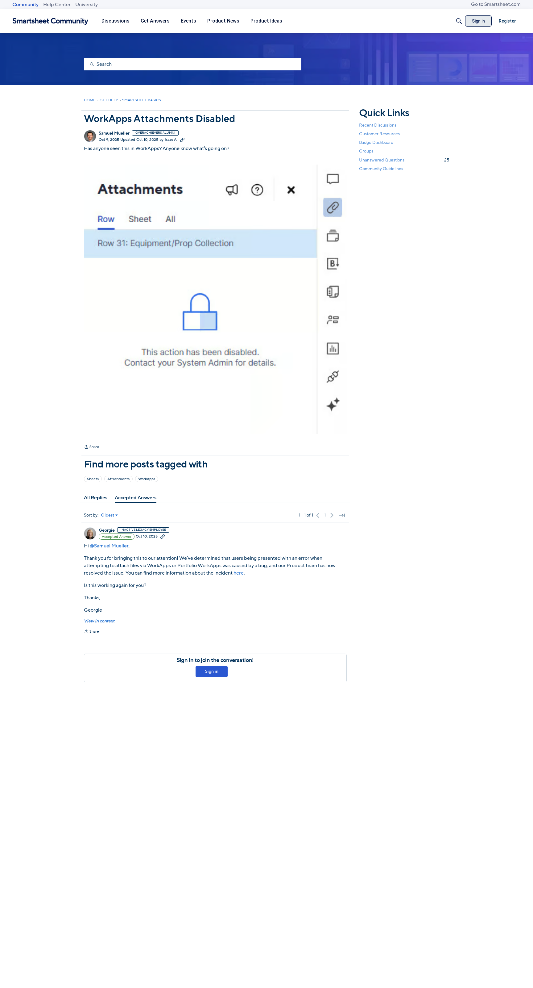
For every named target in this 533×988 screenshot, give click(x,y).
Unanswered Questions (404, 160)
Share (91, 447)
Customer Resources (379, 134)
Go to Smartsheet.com (496, 4)
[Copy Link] (182, 139)
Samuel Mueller (114, 133)
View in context (99, 621)
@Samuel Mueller (109, 545)
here (238, 573)
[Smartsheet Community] (50, 21)
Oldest (107, 515)
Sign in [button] (211, 671)
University (86, 4)
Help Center (57, 4)
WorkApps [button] (146, 478)
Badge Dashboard (376, 142)
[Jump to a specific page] (342, 515)
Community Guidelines (381, 169)
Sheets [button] (93, 478)
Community (25, 4)
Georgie (107, 530)
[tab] (95, 497)
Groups (366, 151)
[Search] (459, 21)
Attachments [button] (118, 478)
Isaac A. (171, 139)
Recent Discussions (377, 125)
